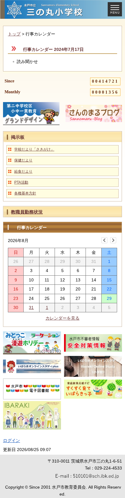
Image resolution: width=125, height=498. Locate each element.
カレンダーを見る (62, 318)
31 (31, 307)
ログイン (11, 440)
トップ (14, 34)
